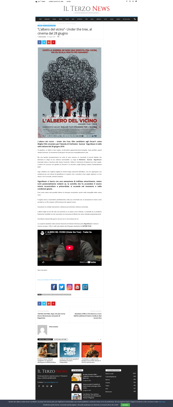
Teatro (67, 19)
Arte (73, 19)
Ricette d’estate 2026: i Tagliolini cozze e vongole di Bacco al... (92, 376)
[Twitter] (136, 1)
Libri (86, 19)
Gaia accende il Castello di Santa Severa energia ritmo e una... (92, 386)
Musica (60, 19)
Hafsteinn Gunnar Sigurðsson (51, 294)
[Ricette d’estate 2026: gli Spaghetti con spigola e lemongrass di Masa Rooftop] (48, 349)
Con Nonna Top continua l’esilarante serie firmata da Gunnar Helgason (92, 396)
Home (40, 19)
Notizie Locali (126, 19)
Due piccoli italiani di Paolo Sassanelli (49, 280)
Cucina (111, 19)
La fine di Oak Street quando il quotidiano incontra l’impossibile (69, 360)
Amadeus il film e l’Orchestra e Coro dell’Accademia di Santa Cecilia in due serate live (88, 316)
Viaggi (92, 19)
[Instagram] (130, 1)
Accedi (69, 1)
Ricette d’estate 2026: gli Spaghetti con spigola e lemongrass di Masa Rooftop (47, 360)
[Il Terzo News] (86, 9)
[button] (134, 19)
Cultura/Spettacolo (49, 25)
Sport (105, 19)
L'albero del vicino (65, 294)
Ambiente (99, 19)
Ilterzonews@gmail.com (51, 382)
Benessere (47, 19)
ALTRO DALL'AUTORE (60, 339)
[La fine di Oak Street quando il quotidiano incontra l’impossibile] (70, 349)
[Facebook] (127, 1)
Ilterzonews (42, 36)
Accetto (125, 405)
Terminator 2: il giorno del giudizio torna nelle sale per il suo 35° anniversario (91, 360)
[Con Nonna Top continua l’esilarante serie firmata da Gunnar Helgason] (76, 397)
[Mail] (133, 1)
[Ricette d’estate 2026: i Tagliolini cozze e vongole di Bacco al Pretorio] (76, 377)
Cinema (54, 19)
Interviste (79, 19)
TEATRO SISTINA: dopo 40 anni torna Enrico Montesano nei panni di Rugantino (51, 316)
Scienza (118, 19)
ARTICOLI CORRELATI (45, 339)
